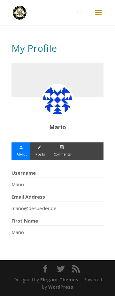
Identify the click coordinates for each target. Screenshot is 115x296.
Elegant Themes (59, 280)
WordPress (60, 287)
